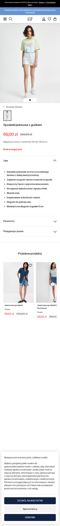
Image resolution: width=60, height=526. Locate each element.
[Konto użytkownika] (43, 19)
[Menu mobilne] (5, 19)
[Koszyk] (55, 19)
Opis (5, 160)
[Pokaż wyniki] (10, 19)
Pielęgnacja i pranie (13, 231)
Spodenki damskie (14, 107)
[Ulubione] (49, 19)
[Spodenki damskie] (4, 107)
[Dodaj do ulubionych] (30, 265)
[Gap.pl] (30, 19)
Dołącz (42, 2)
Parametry (8, 221)
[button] (30, 100)
